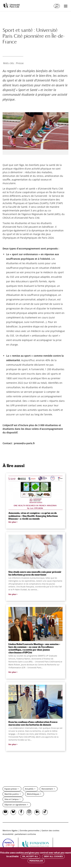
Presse (20, 63)
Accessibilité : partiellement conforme (19, 834)
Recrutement (47, 788)
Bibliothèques (33, 794)
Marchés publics (11, 794)
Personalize (36, 861)
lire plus (12, 522)
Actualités (29, 788)
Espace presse (10, 788)
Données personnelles (29, 830)
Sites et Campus (11, 799)
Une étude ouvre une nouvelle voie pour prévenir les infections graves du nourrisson (34, 573)
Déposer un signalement (15, 804)
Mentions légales (10, 830)
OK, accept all (30, 856)
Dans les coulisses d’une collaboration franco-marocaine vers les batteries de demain (33, 723)
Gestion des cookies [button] (50, 830)
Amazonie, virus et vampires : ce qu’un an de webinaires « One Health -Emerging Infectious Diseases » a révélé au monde (33, 516)
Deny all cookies (53, 856)
